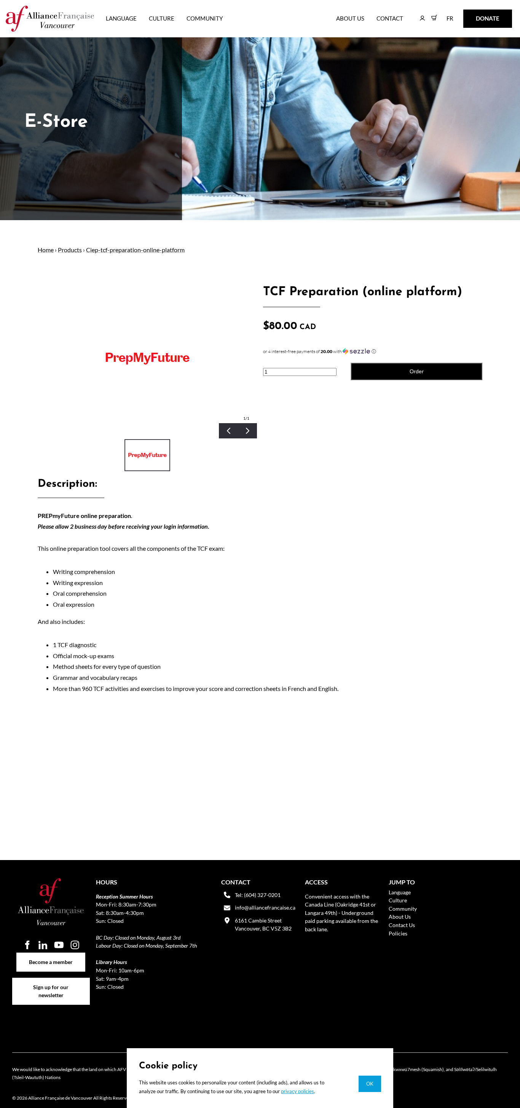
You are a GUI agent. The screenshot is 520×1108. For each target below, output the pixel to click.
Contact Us (402, 925)
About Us (350, 18)
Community (205, 18)
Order (417, 371)
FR (444, 14)
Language (121, 18)
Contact (389, 18)
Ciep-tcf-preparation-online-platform (135, 249)
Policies (398, 933)
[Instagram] (75, 945)
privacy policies (297, 1091)
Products (70, 249)
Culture (161, 18)
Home (46, 249)
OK (369, 1084)
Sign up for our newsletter (50, 981)
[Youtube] (59, 945)
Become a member (51, 956)
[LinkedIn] (43, 945)
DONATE (475, 14)
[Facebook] (27, 945)
